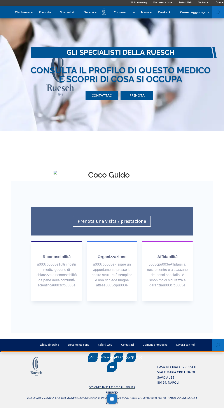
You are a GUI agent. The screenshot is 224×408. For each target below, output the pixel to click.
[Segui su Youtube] (112, 367)
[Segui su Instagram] (118, 357)
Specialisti (67, 12)
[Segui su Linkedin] (131, 357)
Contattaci (102, 95)
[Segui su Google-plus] (105, 357)
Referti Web (105, 345)
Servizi (89, 12)
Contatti (164, 12)
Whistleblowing (49, 345)
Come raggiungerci (194, 12)
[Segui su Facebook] (93, 357)
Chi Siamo (22, 12)
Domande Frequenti (155, 345)
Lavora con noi (185, 345)
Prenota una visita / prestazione (112, 221)
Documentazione (78, 345)
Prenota (45, 12)
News (145, 12)
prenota (137, 95)
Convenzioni (123, 12)
